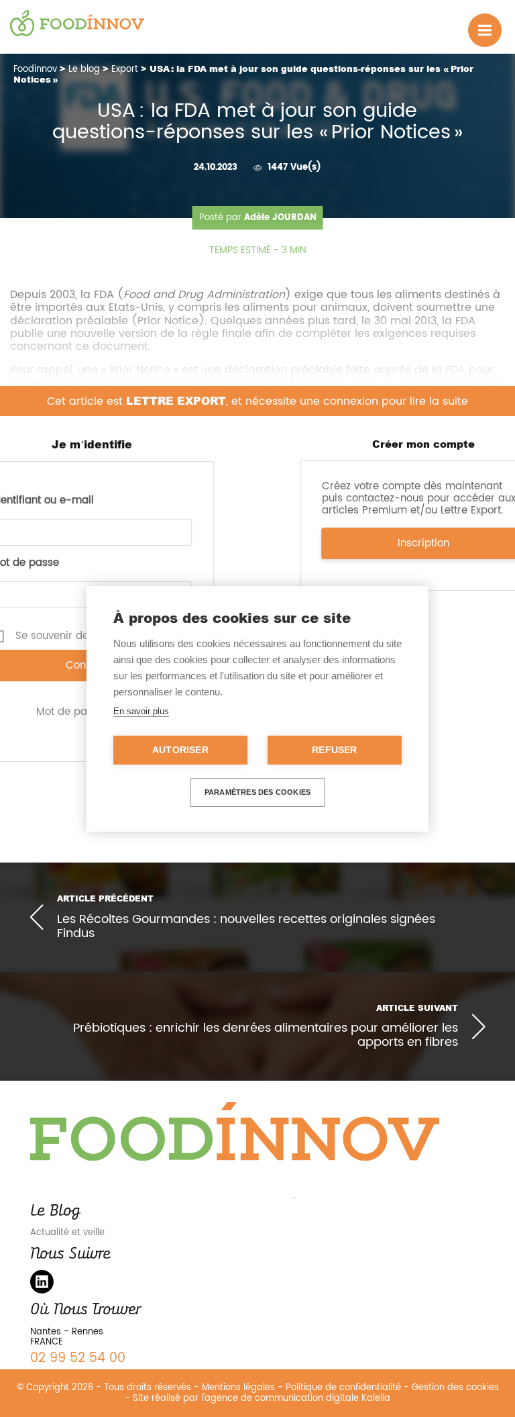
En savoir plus (141, 711)
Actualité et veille (67, 1233)
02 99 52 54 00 (77, 1358)
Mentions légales (238, 1388)
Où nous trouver (85, 1309)
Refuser (334, 750)
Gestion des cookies (455, 1388)
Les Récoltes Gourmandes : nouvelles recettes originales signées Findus (246, 925)
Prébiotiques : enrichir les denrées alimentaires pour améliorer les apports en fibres (265, 1035)
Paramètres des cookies (257, 792)
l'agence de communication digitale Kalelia (295, 1398)
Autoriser (180, 750)
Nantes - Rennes (66, 1332)
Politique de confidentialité (343, 1388)
